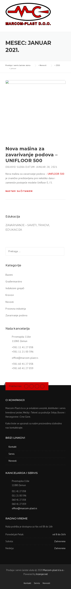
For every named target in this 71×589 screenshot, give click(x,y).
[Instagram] (31, 386)
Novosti (9, 302)
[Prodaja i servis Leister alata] (28, 14)
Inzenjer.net (42, 574)
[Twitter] (26, 386)
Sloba (21, 167)
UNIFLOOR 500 (56, 173)
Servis (12, 453)
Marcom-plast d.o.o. (53, 570)
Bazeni (9, 274)
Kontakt (12, 446)
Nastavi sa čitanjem (19, 191)
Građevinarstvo (13, 281)
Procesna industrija (15, 308)
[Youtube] (37, 386)
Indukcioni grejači (14, 288)
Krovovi (9, 295)
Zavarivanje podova (16, 315)
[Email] (42, 386)
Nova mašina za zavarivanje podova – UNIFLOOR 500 (31, 154)
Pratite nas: (15, 386)
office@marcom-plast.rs (25, 357)
